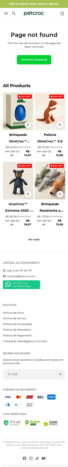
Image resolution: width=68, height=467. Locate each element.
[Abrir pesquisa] (14, 13)
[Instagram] (31, 458)
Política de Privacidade (17, 324)
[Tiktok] (37, 458)
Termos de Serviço (14, 318)
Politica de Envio (13, 312)
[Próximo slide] (64, 4)
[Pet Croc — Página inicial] (34, 13)
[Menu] (6, 13)
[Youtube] (43, 458)
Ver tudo (34, 239)
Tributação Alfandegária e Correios (25, 341)
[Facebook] (24, 458)
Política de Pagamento (17, 335)
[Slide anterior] (4, 4)
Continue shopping (34, 59)
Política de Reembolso (17, 329)
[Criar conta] (60, 374)
